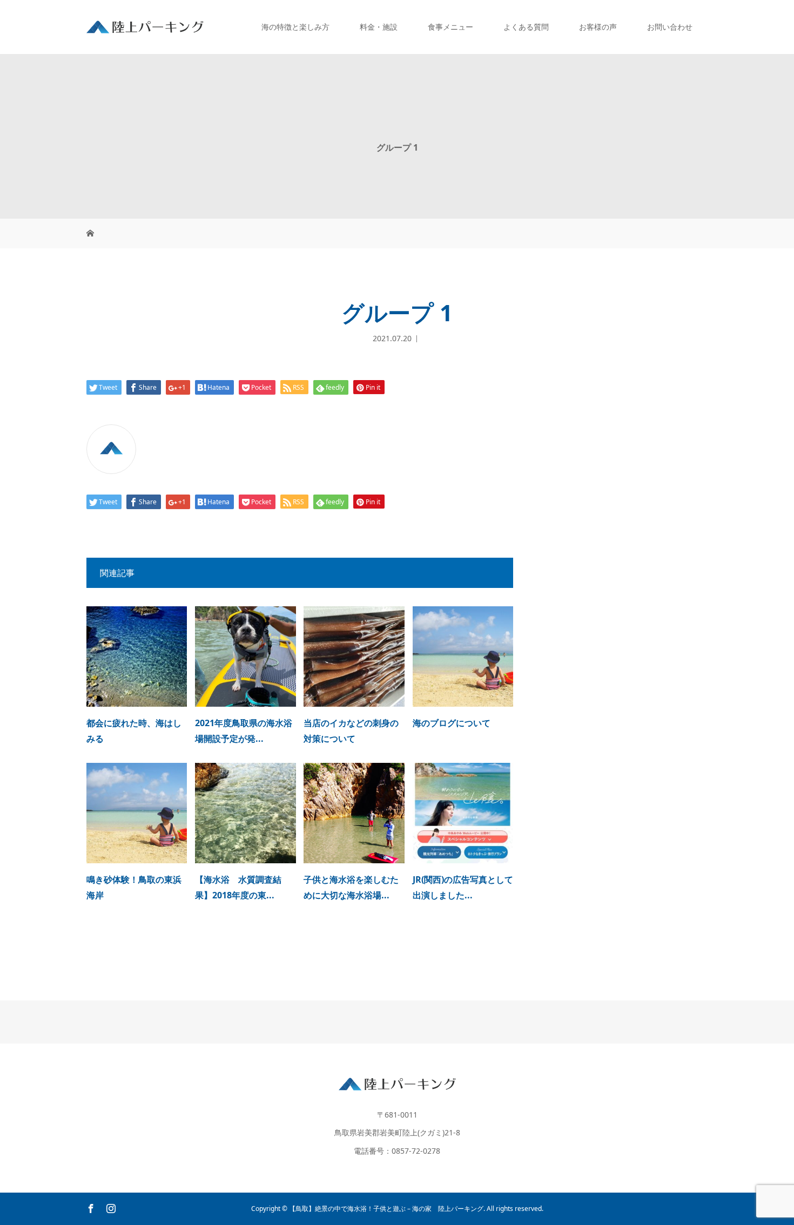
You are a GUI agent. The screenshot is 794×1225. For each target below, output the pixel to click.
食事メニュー (450, 27)
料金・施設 (379, 27)
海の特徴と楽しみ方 (295, 27)
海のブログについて (451, 723)
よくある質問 (526, 27)
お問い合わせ (669, 27)
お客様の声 (598, 27)
